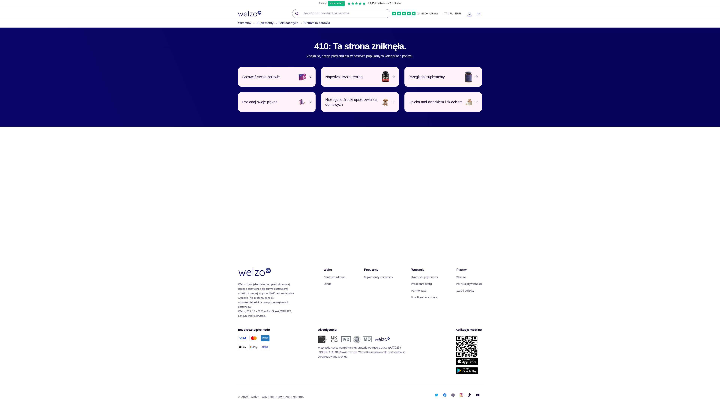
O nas (327, 284)
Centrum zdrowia (335, 277)
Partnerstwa (419, 290)
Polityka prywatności (469, 284)
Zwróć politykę (465, 290)
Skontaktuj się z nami (424, 277)
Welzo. (255, 396)
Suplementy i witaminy (378, 277)
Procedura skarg (421, 284)
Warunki (461, 277)
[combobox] (341, 13)
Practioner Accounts (424, 297)
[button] (247, 23)
